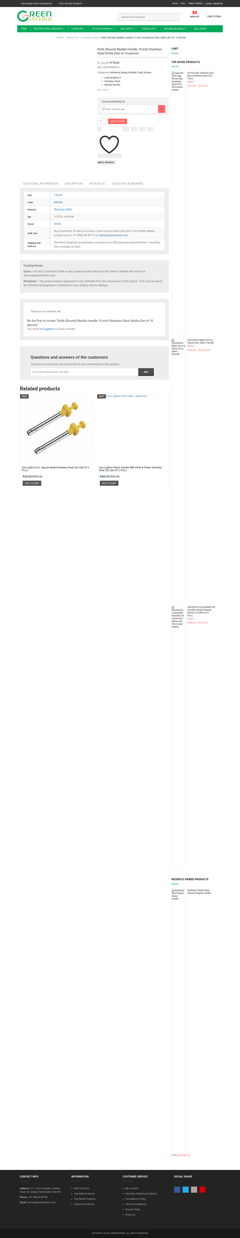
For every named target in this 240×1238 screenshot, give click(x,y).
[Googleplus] (142, 129)
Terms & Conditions (135, 1204)
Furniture (77, 29)
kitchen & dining (118, 72)
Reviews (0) (97, 183)
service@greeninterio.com (41, 1202)
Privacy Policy (132, 1209)
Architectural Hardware (48, 29)
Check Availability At (113, 101)
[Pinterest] (150, 129)
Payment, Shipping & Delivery (141, 1193)
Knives (147, 72)
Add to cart (118, 121)
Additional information (40, 183)
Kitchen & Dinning (102, 29)
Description (73, 183)
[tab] (40, 183)
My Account (131, 1188)
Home (24, 29)
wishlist (194, 16)
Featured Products (84, 1204)
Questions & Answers (127, 183)
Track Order (195, 3)
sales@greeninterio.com (113, 235)
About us (130, 1214)
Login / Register (214, 3)
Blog (174, 3)
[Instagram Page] (194, 1190)
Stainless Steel (63, 209)
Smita (57, 223)
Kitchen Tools (135, 72)
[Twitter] (134, 129)
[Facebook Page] (177, 1190)
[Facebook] (126, 129)
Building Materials (174, 29)
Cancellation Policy (135, 1198)
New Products (81, 1188)
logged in (49, 329)
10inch (58, 195)
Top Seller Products (84, 1193)
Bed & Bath (127, 29)
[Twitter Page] (186, 1190)
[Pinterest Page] (202, 1190)
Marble (58, 202)
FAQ (183, 3)
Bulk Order (200, 29)
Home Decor (148, 29)
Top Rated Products (85, 1198)
